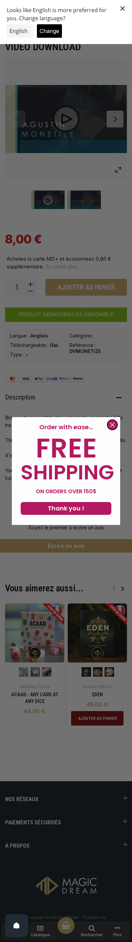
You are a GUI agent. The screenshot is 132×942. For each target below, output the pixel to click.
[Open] (16, 925)
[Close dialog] (112, 425)
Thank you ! (66, 508)
